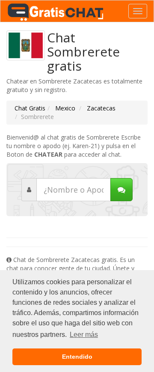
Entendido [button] (77, 356)
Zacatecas (100, 108)
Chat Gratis (30, 108)
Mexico (64, 108)
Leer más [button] (84, 334)
